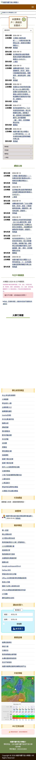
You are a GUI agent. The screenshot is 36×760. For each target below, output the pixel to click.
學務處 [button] (6, 150)
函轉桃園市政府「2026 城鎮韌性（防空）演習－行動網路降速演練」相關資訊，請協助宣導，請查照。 (21, 73)
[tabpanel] (18, 88)
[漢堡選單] (32, 7)
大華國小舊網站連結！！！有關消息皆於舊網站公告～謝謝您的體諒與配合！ (21, 41)
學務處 (15, 80)
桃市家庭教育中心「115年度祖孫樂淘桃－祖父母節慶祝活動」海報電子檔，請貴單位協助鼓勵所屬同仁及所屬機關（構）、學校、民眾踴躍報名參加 (21, 115)
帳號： (6, 614)
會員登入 (19, 628)
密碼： (6, 619)
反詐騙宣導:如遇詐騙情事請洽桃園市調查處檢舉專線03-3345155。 (21, 56)
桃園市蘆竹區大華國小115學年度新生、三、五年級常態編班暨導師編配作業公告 (21, 135)
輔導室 (15, 125)
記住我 (19, 624)
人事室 (15, 61)
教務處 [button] (6, 146)
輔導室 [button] (6, 154)
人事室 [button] (6, 157)
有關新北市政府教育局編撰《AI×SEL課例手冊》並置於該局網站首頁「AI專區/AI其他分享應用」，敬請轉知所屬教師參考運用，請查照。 (21, 93)
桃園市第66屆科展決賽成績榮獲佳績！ (19, 516)
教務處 (15, 47)
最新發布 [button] (7, 30)
